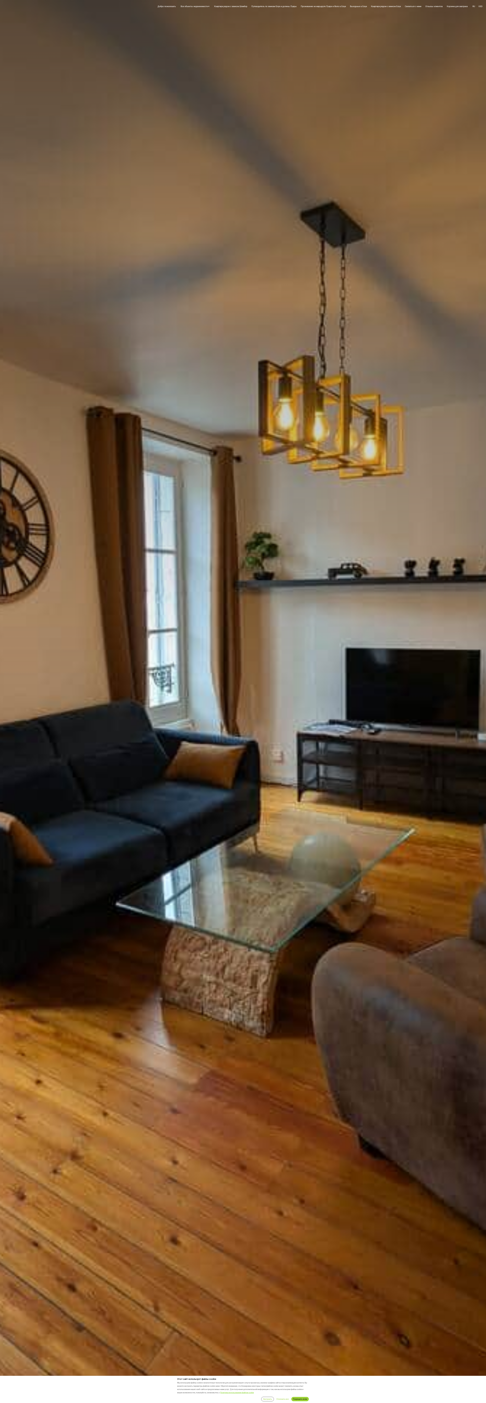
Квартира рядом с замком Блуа (386, 6)
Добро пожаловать (167, 6)
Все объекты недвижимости (195, 6)
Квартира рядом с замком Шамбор (230, 6)
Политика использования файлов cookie (237, 1393)
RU (473, 6)
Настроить (267, 1399)
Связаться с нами (413, 6)
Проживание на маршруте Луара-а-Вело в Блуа (323, 6)
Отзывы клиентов (434, 6)
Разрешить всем (300, 1399)
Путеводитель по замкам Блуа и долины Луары (274, 6)
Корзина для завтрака (457, 6)
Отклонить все (282, 1399)
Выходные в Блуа (358, 6)
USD (480, 6)
